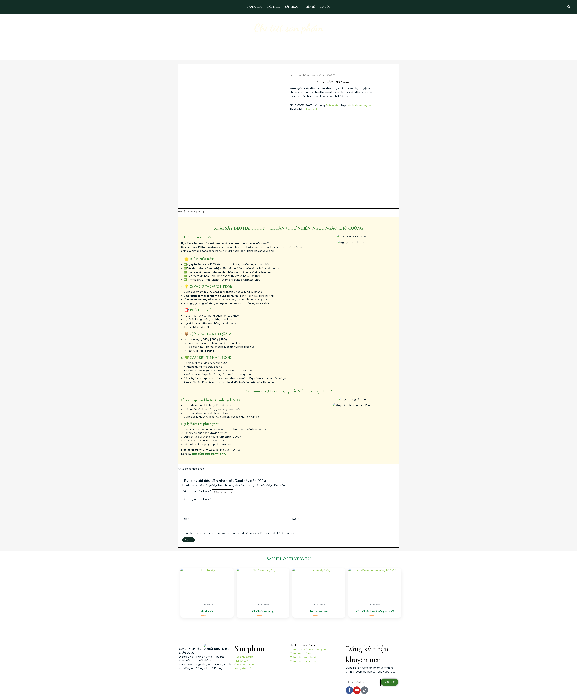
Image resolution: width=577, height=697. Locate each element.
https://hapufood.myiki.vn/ (209, 453)
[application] (299, 6)
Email (295, 518)
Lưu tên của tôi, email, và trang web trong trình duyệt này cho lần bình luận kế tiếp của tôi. (239, 533)
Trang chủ (295, 75)
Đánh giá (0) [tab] (196, 211)
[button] (568, 7)
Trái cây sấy (309, 75)
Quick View (207, 598)
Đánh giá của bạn (196, 491)
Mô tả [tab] (181, 211)
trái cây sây (352, 105)
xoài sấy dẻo (365, 105)
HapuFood (311, 109)
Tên (185, 518)
